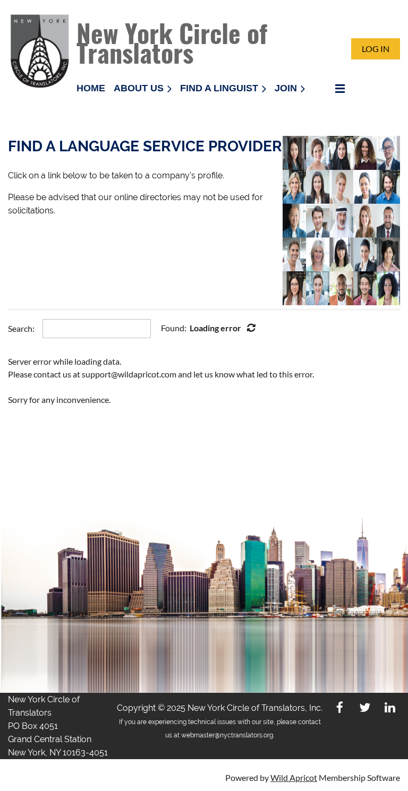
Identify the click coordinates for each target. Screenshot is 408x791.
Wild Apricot (293, 777)
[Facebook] (340, 707)
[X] (365, 707)
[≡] (328, 88)
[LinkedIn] (390, 707)
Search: (21, 328)
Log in (375, 49)
